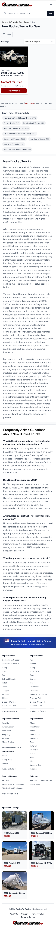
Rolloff (4, 683)
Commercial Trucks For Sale (12, 22)
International (35, 734)
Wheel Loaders (8, 727)
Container (34, 690)
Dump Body (7, 759)
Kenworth (34, 738)
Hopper (33, 683)
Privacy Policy (38, 914)
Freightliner (34, 727)
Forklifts (5, 723)
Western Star (35, 765)
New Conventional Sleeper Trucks (20, 118)
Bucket (26, 22)
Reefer (33, 675)
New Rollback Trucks (33, 123)
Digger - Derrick (8, 702)
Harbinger (34, 769)
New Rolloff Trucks (13, 144)
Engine (5, 763)
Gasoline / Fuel (36, 706)
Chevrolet (34, 750)
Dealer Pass (35, 784)
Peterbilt (33, 746)
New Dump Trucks (39, 139)
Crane (4, 686)
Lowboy (33, 679)
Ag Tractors (6, 738)
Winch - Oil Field (9, 706)
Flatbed (33, 664)
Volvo (32, 730)
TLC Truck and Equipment (12, 788)
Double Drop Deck (37, 702)
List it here (29, 103)
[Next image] (25, 57)
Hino (32, 761)
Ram (32, 757)
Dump (4, 667)
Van (31, 660)
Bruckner (6, 780)
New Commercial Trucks (16, 128)
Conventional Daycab (10, 664)
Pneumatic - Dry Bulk (39, 694)
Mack (32, 723)
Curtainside (34, 686)
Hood (4, 755)
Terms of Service (28, 917)
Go (50, 13)
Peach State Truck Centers (13, 784)
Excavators (6, 730)
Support (24, 914)
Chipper (5, 698)
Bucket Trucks (11, 123)
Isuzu (32, 753)
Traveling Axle (36, 698)
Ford (32, 742)
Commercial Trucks (15, 139)
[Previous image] (2, 57)
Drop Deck (34, 671)
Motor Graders (8, 742)
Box (3, 675)
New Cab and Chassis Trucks (17, 149)
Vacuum (5, 694)
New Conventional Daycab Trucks (19, 134)
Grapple (5, 690)
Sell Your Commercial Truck (41, 780)
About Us (14, 914)
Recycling (6, 734)
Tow (4, 671)
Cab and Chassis (8, 679)
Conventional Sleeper (11, 660)
